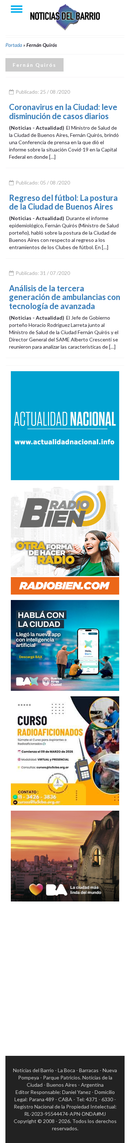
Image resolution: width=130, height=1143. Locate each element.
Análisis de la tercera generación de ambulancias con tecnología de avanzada (64, 297)
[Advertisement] (65, 972)
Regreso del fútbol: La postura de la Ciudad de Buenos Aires (63, 202)
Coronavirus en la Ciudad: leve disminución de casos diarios (63, 111)
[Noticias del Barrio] (65, 16)
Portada (13, 45)
